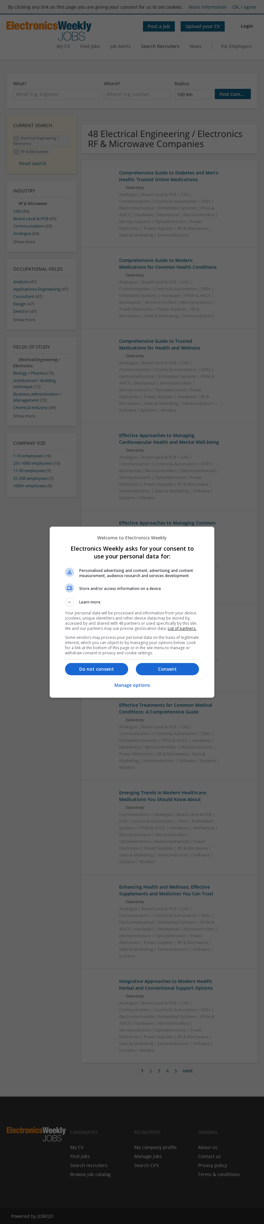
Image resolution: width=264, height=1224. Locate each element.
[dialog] (132, 612)
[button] (132, 602)
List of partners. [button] (182, 628)
